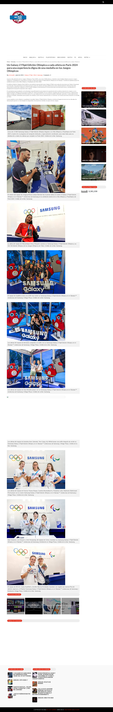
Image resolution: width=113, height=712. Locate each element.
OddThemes (68, 709)
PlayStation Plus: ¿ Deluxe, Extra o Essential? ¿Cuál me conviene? (22, 688)
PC (75, 57)
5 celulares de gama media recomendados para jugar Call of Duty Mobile (22, 674)
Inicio (25, 57)
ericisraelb (11, 75)
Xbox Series (61, 57)
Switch (69, 57)
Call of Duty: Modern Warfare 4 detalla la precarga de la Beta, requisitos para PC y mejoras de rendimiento (42, 691)
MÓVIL (80, 57)
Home (8, 61)
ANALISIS (32, 57)
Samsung (13, 61)
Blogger (76, 709)
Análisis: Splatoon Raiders (91, 142)
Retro (86, 57)
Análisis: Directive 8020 (90, 160)
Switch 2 (41, 57)
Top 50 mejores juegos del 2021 (93, 106)
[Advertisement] (56, 43)
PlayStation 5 (50, 57)
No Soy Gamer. (51, 709)
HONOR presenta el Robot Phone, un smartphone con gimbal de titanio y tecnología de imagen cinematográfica (93, 121)
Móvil (35, 75)
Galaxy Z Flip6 (29, 75)
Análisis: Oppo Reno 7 (20, 680)
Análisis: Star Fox (88, 178)
